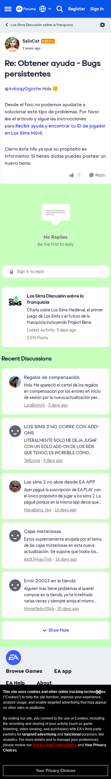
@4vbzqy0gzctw (23, 88)
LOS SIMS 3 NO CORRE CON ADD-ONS (61, 430)
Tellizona (32, 460)
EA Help (15, 683)
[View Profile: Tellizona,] (15, 431)
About (44, 683)
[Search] (59, 8)
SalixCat (31, 41)
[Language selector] (45, 9)
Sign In (97, 9)
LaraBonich (34, 405)
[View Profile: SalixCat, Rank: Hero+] (12, 44)
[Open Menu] (102, 25)
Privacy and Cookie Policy (55, 745)
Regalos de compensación (52, 377)
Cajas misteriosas (42, 531)
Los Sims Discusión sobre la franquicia (42, 24)
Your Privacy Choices (55, 770)
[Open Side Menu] (8, 8)
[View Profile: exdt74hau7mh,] (15, 536)
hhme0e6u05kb (39, 608)
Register (76, 9)
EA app (63, 671)
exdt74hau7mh (38, 559)
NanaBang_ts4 (38, 510)
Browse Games (24, 671)
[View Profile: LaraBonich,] (15, 382)
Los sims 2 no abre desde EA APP (59, 482)
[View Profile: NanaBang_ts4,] (15, 486)
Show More (59, 630)
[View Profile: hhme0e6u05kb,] (15, 585)
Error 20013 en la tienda (49, 581)
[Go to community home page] (26, 9)
